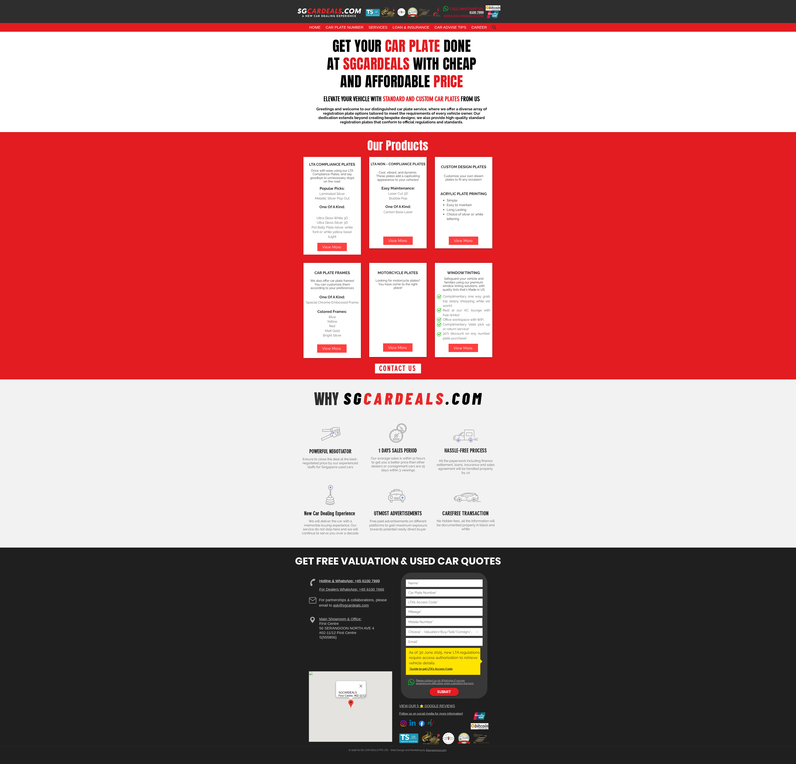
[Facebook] (422, 723)
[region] (332, 206)
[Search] (494, 27)
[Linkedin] (412, 723)
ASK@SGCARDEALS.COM (464, 16)
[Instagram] (403, 723)
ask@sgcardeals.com (351, 605)
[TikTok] (431, 723)
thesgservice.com (436, 750)
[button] (344, 27)
